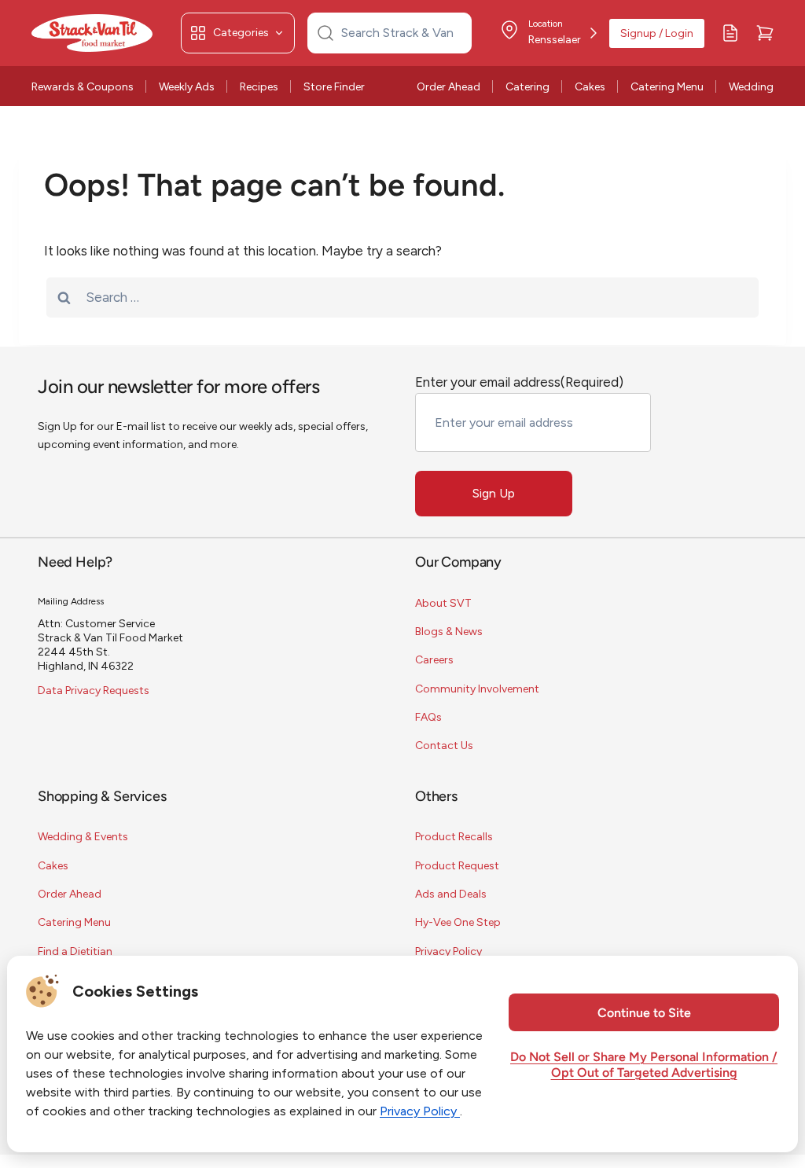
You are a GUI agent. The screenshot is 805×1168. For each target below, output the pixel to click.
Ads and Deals (451, 894)
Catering (527, 87)
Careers (434, 660)
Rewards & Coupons (82, 87)
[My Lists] (730, 33)
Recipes (259, 87)
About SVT (443, 603)
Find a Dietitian (75, 951)
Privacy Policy (448, 951)
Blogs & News (449, 631)
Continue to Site (644, 1014)
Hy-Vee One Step (458, 922)
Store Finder (334, 87)
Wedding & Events (83, 836)
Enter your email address (519, 382)
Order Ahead (448, 87)
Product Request (457, 865)
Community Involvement (477, 689)
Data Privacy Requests (93, 690)
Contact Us (444, 745)
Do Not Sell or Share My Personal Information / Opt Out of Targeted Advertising (643, 1066)
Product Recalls (454, 836)
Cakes (590, 87)
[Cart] (765, 33)
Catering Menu (667, 87)
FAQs (428, 717)
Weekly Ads (187, 87)
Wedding (751, 87)
